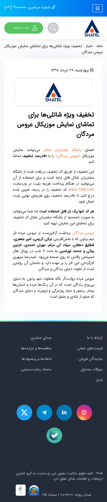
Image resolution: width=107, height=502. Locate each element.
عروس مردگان (83, 233)
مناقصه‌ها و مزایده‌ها (36, 348)
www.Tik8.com (81, 190)
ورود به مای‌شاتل (21, 27)
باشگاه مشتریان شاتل (62, 150)
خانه (99, 46)
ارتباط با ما (95, 338)
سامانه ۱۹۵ (49, 494)
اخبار (89, 46)
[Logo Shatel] (92, 28)
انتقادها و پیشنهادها (37, 359)
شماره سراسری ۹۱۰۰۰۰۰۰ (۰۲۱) (27, 7)
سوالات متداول (91, 369)
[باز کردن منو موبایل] (97, 8)
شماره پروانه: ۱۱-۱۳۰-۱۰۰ (76, 494)
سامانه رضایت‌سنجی (36, 369)
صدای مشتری (41, 338)
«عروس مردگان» (67, 156)
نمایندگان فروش (90, 359)
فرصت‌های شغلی (90, 348)
